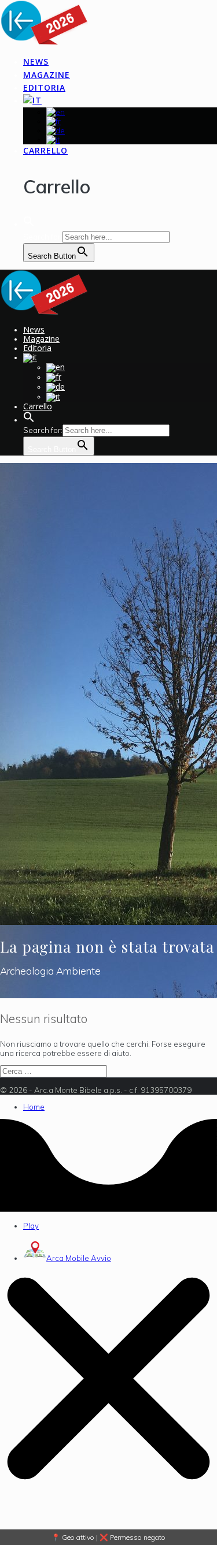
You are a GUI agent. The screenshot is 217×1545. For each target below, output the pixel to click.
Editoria (44, 87)
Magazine (46, 74)
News (36, 61)
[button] (29, 224)
